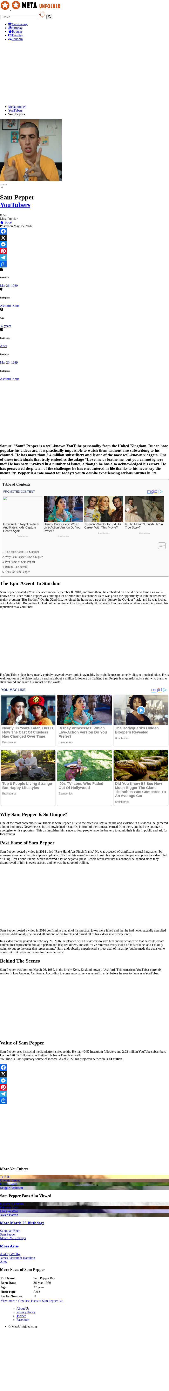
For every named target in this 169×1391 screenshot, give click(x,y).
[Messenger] (84, 244)
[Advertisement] (84, 73)
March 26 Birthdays (13, 1238)
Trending (17, 35)
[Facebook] (84, 231)
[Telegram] (84, 257)
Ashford (5, 305)
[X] (84, 238)
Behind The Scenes (16, 566)
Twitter (21, 1316)
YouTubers (15, 110)
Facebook (22, 1319)
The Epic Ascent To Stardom (22, 551)
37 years (5, 326)
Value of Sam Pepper (17, 571)
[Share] (84, 264)
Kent (15, 305)
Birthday (16, 28)
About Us (22, 1308)
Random (17, 39)
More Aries (9, 1246)
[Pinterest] (84, 251)
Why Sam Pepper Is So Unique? (24, 556)
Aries (3, 346)
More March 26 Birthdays (22, 1223)
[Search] (49, 17)
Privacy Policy (25, 1312)
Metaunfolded (17, 106)
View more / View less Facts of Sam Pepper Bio (32, 1300)
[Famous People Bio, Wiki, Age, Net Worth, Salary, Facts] (31, 9)
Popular (17, 31)
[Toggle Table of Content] (160, 545)
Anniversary (20, 24)
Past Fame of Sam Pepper (20, 561)
